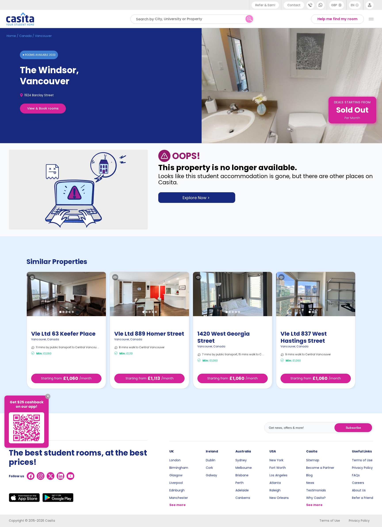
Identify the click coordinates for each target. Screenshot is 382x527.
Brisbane (241, 475)
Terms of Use (362, 460)
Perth (239, 483)
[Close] (47, 396)
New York (276, 460)
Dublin (210, 460)
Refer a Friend (362, 498)
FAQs (356, 475)
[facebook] (30, 476)
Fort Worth (277, 467)
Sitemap (312, 460)
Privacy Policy (362, 467)
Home (11, 36)
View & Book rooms (43, 108)
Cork (209, 467)
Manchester (178, 498)
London (175, 460)
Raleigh (275, 490)
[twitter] (50, 476)
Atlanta (275, 483)
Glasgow (175, 475)
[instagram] (40, 476)
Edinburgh (177, 490)
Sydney (241, 460)
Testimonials (316, 490)
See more (177, 505)
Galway (211, 475)
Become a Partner (320, 467)
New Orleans (279, 498)
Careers (358, 483)
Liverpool (176, 483)
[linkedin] (60, 476)
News (310, 483)
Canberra (242, 498)
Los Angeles (278, 475)
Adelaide (242, 490)
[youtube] (70, 476)
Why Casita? (316, 498)
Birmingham (178, 467)
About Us (359, 490)
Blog (309, 475)
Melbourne (243, 467)
